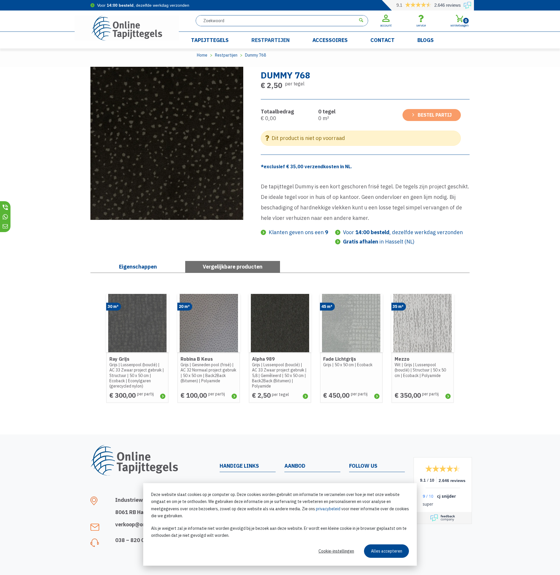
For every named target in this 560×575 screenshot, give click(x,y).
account (386, 25)
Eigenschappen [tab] (138, 266)
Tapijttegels (210, 40)
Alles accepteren (386, 551)
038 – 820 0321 (134, 540)
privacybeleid (328, 508)
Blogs (425, 40)
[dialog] (280, 524)
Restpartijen (270, 40)
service (421, 25)
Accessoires (330, 40)
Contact (382, 40)
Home (202, 55)
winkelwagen (459, 22)
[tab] (232, 267)
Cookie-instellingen (336, 551)
